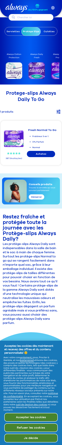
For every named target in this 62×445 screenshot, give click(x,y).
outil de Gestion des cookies (31, 404)
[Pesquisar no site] (13, 17)
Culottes (49, 31)
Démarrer (36, 197)
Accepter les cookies (31, 417)
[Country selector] (52, 8)
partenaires (26, 360)
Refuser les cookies (31, 428)
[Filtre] (58, 111)
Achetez (41, 154)
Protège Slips (31, 31)
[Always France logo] (17, 7)
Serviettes (13, 31)
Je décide (31, 438)
